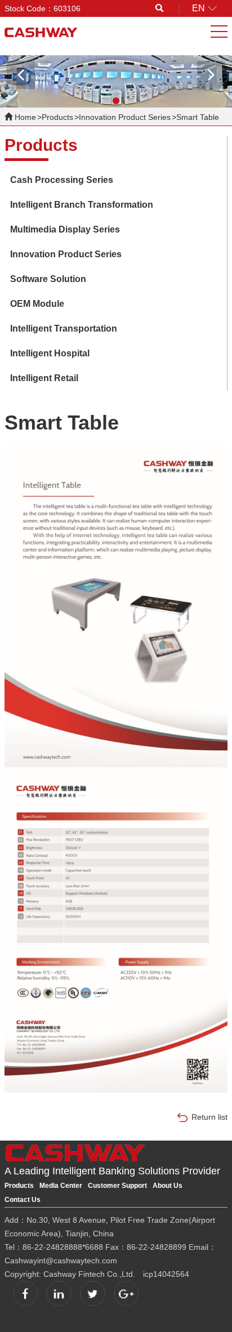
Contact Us (23, 1200)
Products (57, 117)
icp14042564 (166, 1274)
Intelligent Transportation (63, 328)
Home (25, 117)
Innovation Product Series (125, 117)
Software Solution (48, 279)
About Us (167, 1186)
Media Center (60, 1186)
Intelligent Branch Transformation (81, 204)
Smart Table (197, 117)
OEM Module (37, 304)
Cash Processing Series (61, 180)
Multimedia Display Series (65, 229)
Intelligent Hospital (50, 353)
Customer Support (117, 1186)
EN (198, 8)
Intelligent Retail (44, 378)
